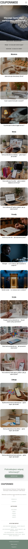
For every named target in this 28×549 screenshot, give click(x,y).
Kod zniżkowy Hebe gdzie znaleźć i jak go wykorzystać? (14, 373)
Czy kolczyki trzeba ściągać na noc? (14, 125)
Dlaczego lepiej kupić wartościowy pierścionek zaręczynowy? (13, 19)
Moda (14, 132)
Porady (14, 214)
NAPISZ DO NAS (14, 476)
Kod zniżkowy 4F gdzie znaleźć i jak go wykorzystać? (14, 208)
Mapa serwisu (14, 544)
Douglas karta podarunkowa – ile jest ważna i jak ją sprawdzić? (14, 321)
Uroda (14, 297)
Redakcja (14, 499)
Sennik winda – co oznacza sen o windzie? (14, 48)
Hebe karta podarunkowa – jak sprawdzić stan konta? (14, 347)
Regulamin (14, 547)
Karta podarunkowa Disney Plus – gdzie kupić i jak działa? (14, 535)
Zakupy (14, 380)
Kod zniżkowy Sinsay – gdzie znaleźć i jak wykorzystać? (14, 530)
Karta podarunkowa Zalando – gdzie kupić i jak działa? (14, 155)
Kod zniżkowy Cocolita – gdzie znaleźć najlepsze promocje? (14, 182)
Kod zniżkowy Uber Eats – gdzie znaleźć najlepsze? (14, 527)
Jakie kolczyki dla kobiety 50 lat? (13, 76)
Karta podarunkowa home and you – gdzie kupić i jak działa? (14, 456)
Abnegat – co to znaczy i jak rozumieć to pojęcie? (14, 44)
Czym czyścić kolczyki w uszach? (14, 101)
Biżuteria (14, 54)
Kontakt (14, 501)
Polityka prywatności (14, 541)
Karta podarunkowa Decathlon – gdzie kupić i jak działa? (14, 429)
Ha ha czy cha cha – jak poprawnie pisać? (13, 40)
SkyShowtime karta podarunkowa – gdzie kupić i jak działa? (14, 403)
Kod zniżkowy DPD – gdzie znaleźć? (14, 532)
